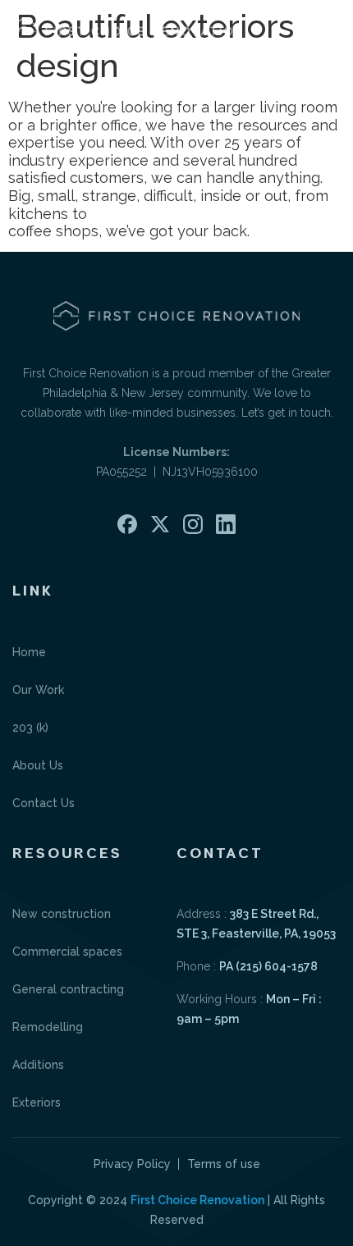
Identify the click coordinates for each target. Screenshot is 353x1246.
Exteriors (36, 1102)
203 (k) (30, 727)
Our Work (38, 689)
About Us (37, 765)
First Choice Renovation (197, 1200)
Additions (38, 1064)
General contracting (68, 989)
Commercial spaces (67, 951)
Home (29, 652)
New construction (61, 913)
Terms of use (223, 1164)
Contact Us (43, 803)
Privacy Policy (132, 1164)
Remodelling (47, 1027)
